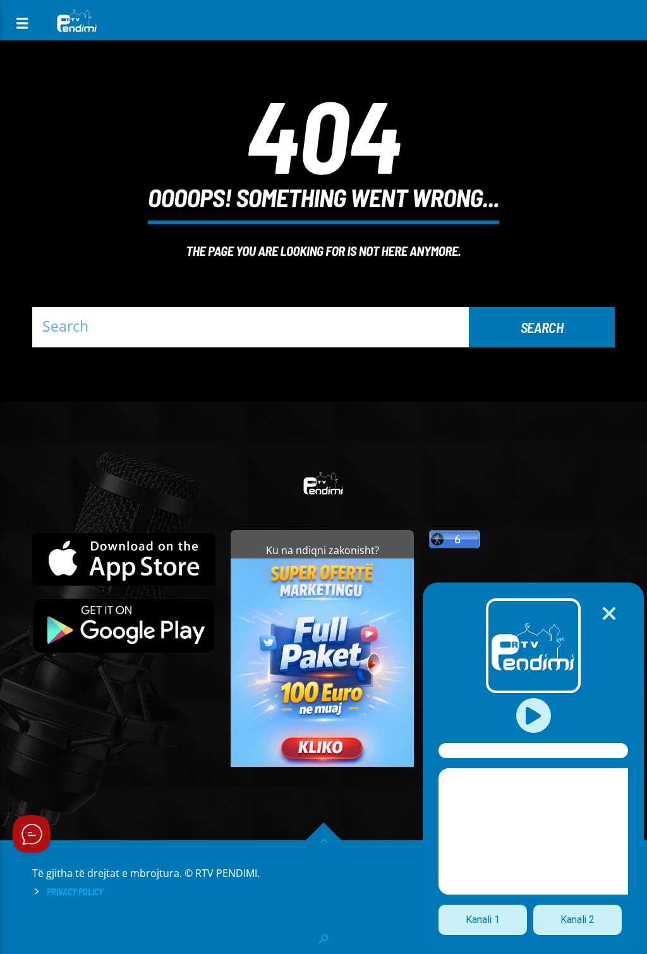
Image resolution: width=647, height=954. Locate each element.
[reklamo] (322, 764)
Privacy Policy (75, 891)
